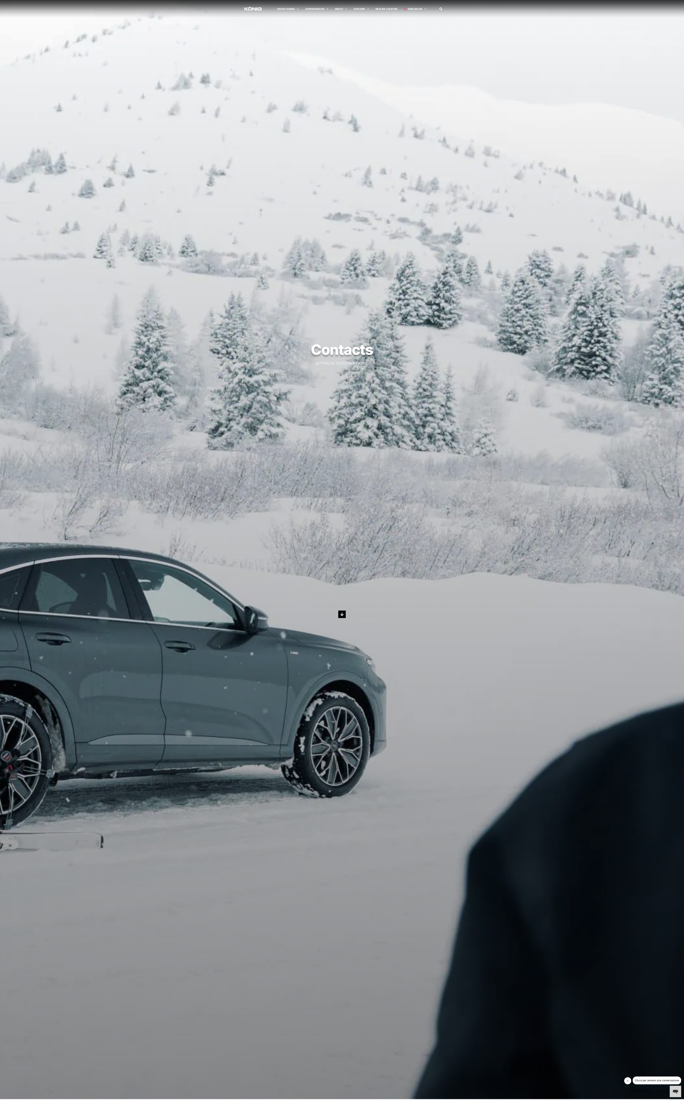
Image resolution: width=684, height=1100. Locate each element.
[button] (441, 9)
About (339, 8)
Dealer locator (387, 8)
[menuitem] (415, 9)
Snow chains (286, 8)
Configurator (314, 8)
